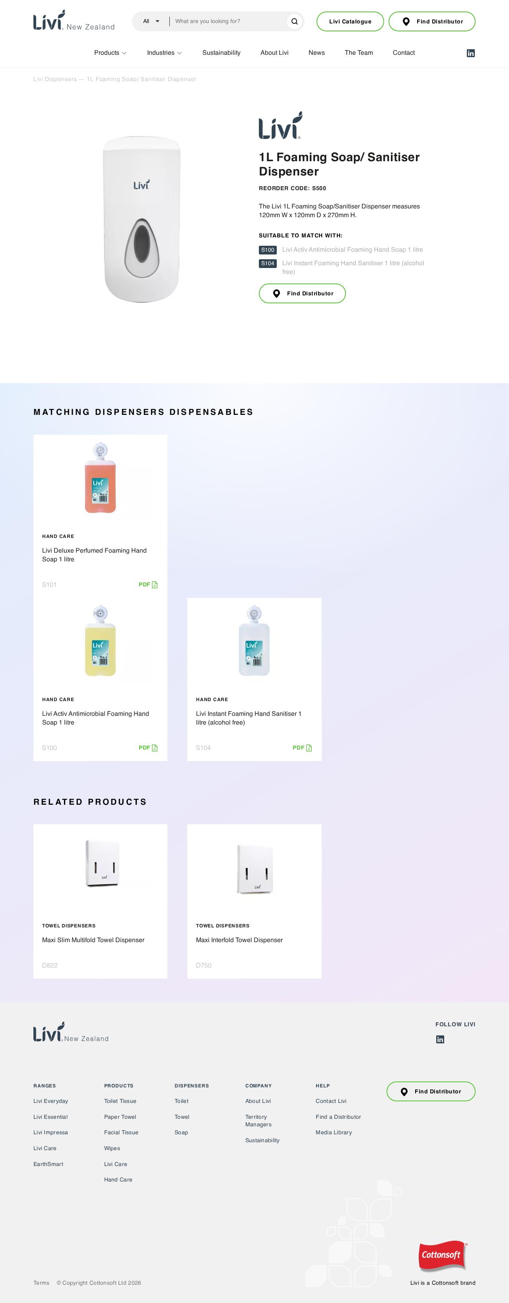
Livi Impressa (50, 1132)
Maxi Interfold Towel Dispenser (239, 940)
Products (106, 53)
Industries (161, 53)
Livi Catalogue (350, 22)
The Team (359, 53)
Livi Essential (50, 1117)
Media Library (334, 1132)
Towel (182, 1117)
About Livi (274, 53)
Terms (41, 1283)
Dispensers (192, 1086)
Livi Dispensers (55, 79)
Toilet (181, 1101)
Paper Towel (120, 1117)
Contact (404, 53)
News (317, 53)
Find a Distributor (338, 1117)
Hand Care (118, 1180)
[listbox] (148, 21)
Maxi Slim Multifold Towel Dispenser (93, 940)
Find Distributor (440, 22)
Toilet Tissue (120, 1101)
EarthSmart (48, 1164)
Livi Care (45, 1148)
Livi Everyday (50, 1101)
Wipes (112, 1148)
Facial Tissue (121, 1132)
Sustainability (221, 53)
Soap (181, 1132)
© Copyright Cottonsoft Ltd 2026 (99, 1283)
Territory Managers (258, 1121)
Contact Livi (331, 1101)
